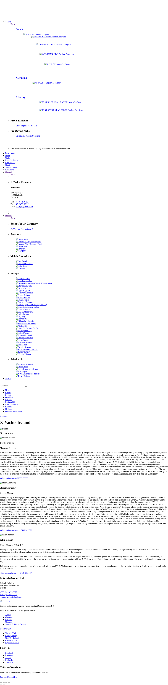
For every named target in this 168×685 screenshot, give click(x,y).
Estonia (27, 295)
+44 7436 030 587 (24, 573)
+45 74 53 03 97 (21, 204)
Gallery (8, 158)
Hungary (29, 312)
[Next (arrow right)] (4, 684)
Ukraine (28, 354)
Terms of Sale (11, 633)
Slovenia (28, 342)
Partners (8, 400)
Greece (27, 309)
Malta (25, 326)
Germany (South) (39, 304)
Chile (24, 246)
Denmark (29, 293)
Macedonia (31, 323)
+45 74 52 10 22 (21, 202)
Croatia (27, 288)
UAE (24, 268)
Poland (26, 333)
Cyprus (27, 290)
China (25, 367)
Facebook (9, 653)
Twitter (8, 658)
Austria (27, 278)
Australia (29, 364)
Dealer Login (5, 629)
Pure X (19, 29)
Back (12, 24)
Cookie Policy (11, 640)
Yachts (8, 22)
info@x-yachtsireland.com (11, 597)
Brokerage (9, 170)
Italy (23, 316)
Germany (29, 302)
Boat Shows (10, 163)
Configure (44, 34)
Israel (24, 261)
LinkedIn (9, 660)
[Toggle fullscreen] (6, 682)
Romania (29, 338)
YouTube (9, 662)
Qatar (24, 266)
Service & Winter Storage (15, 624)
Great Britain (34, 307)
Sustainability (10, 402)
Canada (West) (36, 244)
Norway (28, 330)
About (7, 615)
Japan (25, 371)
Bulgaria (28, 286)
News (7, 155)
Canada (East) (35, 242)
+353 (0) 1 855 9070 (8, 594)
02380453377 (22, 478)
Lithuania (30, 321)
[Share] (4, 682)
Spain (25, 345)
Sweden (28, 347)
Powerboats (10, 153)
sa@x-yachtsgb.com (8, 478)
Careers (8, 407)
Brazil (25, 239)
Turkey (27, 352)
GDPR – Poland (12, 638)
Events (8, 395)
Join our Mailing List (8, 677)
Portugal (28, 335)
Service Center (11, 167)
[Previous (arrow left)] (1, 684)
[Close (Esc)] (1, 682)
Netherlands (33, 328)
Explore (36, 34)
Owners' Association (13, 411)
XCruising (21, 77)
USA (24, 251)
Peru (23, 249)
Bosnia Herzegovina (43, 283)
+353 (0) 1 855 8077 (8, 592)
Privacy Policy (11, 635)
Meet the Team (11, 160)
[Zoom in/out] (9, 682)
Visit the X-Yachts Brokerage (28, 136)
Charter (8, 165)
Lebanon (29, 263)
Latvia (25, 319)
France (26, 300)
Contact (8, 172)
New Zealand (34, 374)
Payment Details (12, 643)
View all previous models (26, 126)
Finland (27, 297)
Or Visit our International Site (22, 229)
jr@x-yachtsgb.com (8, 573)
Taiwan (27, 376)
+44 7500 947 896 (24, 530)
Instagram (9, 655)
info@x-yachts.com (24, 206)
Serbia (25, 340)
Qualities (9, 397)
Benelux (28, 281)
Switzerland (33, 349)
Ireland (26, 314)
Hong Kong (33, 369)
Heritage (8, 409)
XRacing (20, 97)
